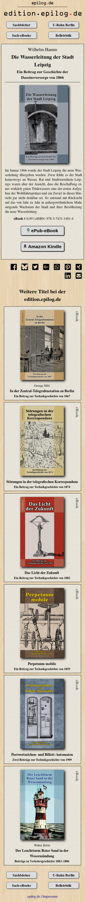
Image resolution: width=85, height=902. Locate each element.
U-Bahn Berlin (64, 24)
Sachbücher (21, 24)
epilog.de (33, 896)
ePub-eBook (44, 230)
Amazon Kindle (45, 246)
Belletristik (63, 35)
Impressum (50, 896)
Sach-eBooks (21, 35)
